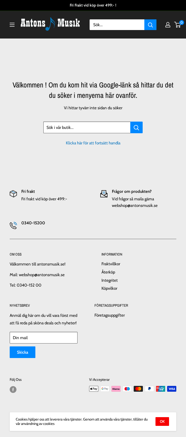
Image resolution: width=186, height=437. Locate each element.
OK (162, 421)
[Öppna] (12, 25)
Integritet (109, 280)
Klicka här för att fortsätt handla (93, 142)
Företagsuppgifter (109, 315)
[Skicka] (150, 24)
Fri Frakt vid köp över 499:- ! (93, 5)
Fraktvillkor (110, 263)
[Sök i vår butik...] (136, 127)
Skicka (22, 352)
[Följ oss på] (13, 389)
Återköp (108, 272)
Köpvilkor (109, 288)
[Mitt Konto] (167, 24)
